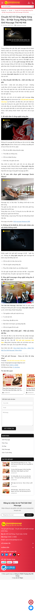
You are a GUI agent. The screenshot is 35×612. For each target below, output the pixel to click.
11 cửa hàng (16, 367)
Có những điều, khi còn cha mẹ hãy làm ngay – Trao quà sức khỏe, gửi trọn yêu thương (21, 477)
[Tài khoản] (29, 2)
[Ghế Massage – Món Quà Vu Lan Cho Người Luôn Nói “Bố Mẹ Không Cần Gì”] (6, 491)
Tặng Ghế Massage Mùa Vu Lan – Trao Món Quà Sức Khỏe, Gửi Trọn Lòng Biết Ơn (12, 389)
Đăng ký (29, 515)
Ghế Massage (6, 440)
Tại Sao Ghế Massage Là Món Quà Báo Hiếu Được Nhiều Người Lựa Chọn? (21, 470)
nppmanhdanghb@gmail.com (13, 540)
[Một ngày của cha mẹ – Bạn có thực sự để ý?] (6, 484)
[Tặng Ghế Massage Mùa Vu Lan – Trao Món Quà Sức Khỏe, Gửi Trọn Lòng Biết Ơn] (12, 380)
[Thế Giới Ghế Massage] (12, 2)
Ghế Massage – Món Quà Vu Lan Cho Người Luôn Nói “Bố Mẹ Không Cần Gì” (21, 490)
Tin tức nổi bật (7, 459)
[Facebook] (2, 554)
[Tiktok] (14, 554)
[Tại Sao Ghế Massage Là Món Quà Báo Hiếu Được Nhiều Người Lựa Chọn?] (6, 471)
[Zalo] (6, 554)
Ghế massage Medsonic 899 (21, 221)
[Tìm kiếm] (32, 6)
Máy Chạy (5, 443)
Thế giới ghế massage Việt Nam (16, 360)
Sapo (21, 578)
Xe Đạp (4, 446)
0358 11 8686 (13, 365)
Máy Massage (6, 449)
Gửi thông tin (9, 428)
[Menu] (2, 2)
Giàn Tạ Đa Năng (7, 453)
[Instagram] (10, 554)
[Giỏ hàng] (33, 2)
